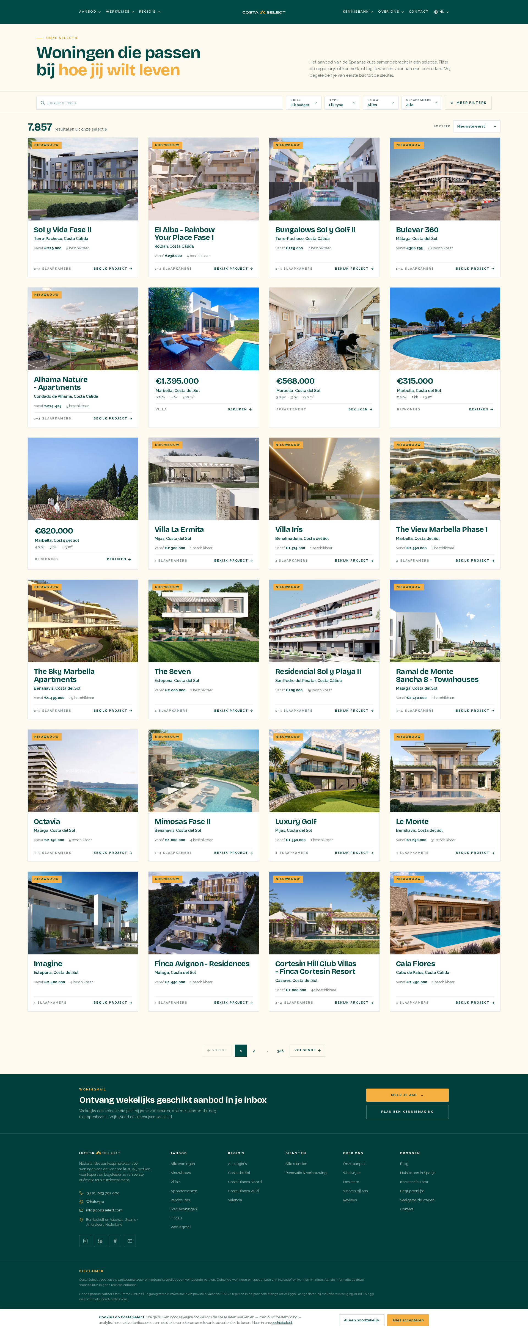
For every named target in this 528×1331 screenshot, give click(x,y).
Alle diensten (296, 1163)
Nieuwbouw (180, 1172)
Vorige (219, 1050)
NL (442, 12)
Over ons (389, 11)
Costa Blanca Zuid (243, 1191)
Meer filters (471, 103)
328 (280, 1050)
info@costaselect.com (104, 1210)
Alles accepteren (408, 1320)
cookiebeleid (281, 1323)
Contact (419, 11)
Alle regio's (237, 1163)
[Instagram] (85, 1241)
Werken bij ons (355, 1191)
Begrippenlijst (412, 1191)
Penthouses (180, 1200)
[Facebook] (115, 1241)
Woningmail (180, 1227)
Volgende (305, 1050)
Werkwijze (118, 11)
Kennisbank (356, 11)
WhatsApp (95, 1201)
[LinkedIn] (100, 1241)
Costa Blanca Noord (245, 1182)
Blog (404, 1163)
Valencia (235, 1200)
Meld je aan (407, 1095)
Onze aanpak (354, 1163)
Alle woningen (182, 1163)
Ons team (351, 1182)
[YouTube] (130, 1241)
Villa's (175, 1182)
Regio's (147, 11)
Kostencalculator (414, 1182)
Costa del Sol (239, 1172)
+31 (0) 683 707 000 (103, 1193)
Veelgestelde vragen (417, 1200)
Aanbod (88, 11)
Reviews (350, 1200)
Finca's (176, 1218)
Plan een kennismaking (407, 1112)
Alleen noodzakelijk (361, 1320)
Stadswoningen (183, 1209)
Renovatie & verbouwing (306, 1172)
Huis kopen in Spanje (417, 1172)
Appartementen (183, 1191)
